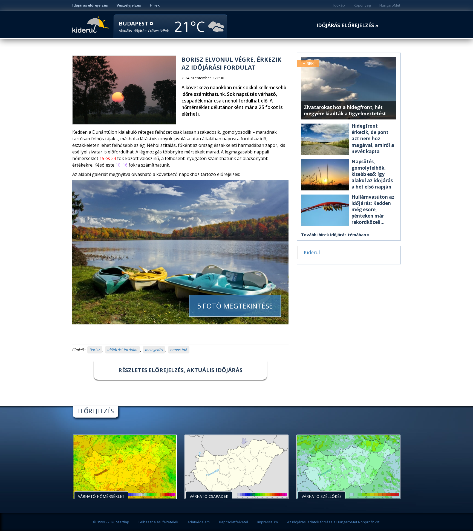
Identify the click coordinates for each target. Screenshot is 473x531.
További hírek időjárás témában (333, 234)
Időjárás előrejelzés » (347, 25)
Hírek (155, 5)
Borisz (95, 349)
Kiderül (91, 24)
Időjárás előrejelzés (90, 5)
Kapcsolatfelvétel (233, 521)
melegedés (154, 349)
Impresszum (267, 521)
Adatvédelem (199, 521)
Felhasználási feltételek (158, 521)
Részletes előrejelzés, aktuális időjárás (180, 370)
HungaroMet (389, 5)
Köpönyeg (362, 5)
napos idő (178, 349)
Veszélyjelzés (129, 5)
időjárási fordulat (122, 349)
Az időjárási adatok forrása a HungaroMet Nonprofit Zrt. (333, 521)
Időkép (339, 5)
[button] (144, 27)
